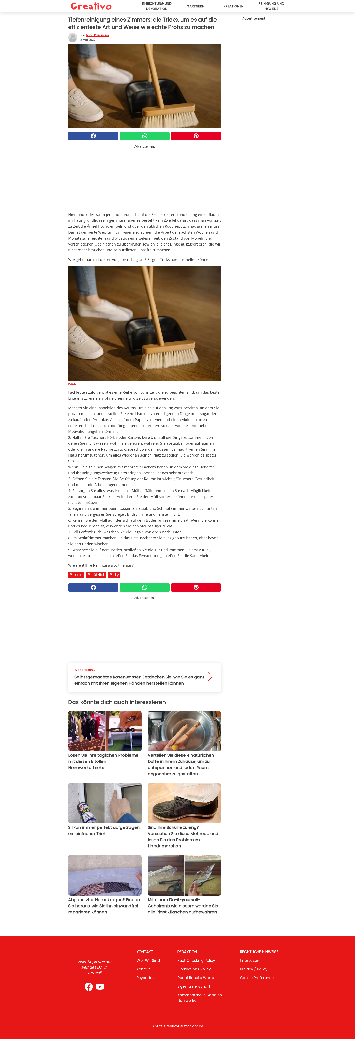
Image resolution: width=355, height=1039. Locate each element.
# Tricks (76, 574)
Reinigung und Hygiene (271, 6)
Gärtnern (195, 6)
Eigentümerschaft (194, 986)
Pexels (72, 383)
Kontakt (144, 969)
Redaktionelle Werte (196, 977)
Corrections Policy (194, 969)
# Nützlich (96, 574)
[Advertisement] (144, 177)
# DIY (114, 574)
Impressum (250, 960)
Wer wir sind (148, 960)
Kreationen (233, 6)
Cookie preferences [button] (258, 977)
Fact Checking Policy (196, 960)
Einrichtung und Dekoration (157, 6)
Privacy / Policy (253, 969)
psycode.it (146, 977)
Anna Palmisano (97, 35)
